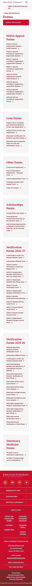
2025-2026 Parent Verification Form (12, 418)
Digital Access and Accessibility (16, 577)
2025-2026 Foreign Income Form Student (16, 399)
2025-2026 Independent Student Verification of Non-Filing (14, 411)
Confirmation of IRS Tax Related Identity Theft (15, 256)
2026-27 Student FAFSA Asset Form (15, 303)
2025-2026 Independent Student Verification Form (15, 404)
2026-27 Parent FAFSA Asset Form (14, 308)
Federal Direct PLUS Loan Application (15, 131)
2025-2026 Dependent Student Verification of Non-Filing (14, 376)
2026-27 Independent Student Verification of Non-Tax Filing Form (14, 274)
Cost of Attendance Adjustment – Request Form (14, 173)
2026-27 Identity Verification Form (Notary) (15, 297)
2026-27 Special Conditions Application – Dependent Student (15, 54)
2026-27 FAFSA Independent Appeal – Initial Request (14, 46)
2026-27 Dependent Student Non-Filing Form (15, 281)
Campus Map (9, 529)
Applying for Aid (13, 490)
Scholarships (11, 496)
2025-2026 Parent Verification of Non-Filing (15, 423)
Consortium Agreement (14, 167)
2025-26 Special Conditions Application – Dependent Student (15, 84)
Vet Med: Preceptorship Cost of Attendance (14, 459)
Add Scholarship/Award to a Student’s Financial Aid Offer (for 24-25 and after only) (16, 227)
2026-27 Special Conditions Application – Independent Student (15, 61)
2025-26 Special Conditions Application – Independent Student (15, 92)
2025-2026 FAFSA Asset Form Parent (15, 383)
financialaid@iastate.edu (16, 558)
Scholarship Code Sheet (15, 213)
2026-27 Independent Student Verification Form (15, 292)
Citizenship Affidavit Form (15, 261)
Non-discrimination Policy (16, 575)
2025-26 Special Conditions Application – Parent (15, 99)
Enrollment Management (11, 5)
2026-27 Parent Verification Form (12, 286)
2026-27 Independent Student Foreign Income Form (15, 320)
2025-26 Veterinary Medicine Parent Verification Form (13, 350)
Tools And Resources (12, 13)
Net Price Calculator (14, 502)
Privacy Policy (16, 573)
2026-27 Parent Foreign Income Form (14, 314)
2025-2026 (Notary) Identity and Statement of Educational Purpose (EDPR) (15, 367)
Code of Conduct (12, 188)
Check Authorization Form (16, 179)
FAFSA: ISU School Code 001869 (9, 519)
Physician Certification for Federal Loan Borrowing (15, 137)
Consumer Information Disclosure (23, 519)
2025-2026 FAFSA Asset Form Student (15, 388)
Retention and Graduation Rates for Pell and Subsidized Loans (15, 143)
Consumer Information (16, 579)
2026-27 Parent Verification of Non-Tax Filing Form (14, 267)
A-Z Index (9, 525)
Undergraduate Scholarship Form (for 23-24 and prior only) (15, 219)
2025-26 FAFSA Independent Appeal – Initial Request (14, 76)
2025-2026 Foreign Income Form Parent (16, 393)
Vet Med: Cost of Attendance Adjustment (15, 454)
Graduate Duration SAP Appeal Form (14, 183)
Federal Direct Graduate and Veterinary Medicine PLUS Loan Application (15, 125)
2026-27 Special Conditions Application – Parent (15, 69)
